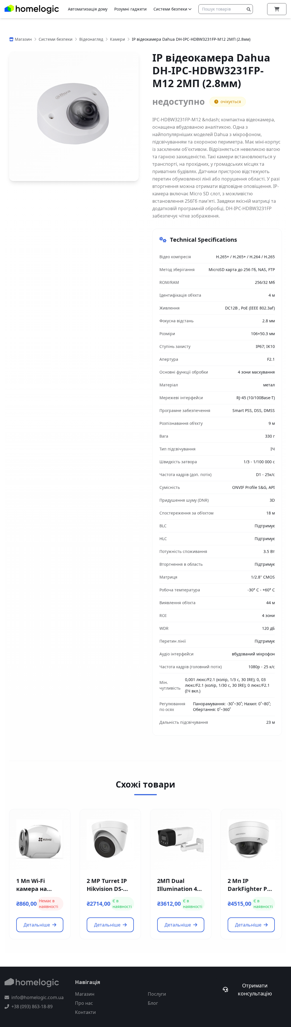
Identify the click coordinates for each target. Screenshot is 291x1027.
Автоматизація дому (87, 9)
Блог (153, 1003)
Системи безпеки (170, 9)
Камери (117, 39)
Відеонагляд (91, 39)
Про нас (84, 1003)
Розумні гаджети (130, 9)
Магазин (84, 994)
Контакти (85, 1012)
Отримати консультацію (255, 989)
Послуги (157, 994)
